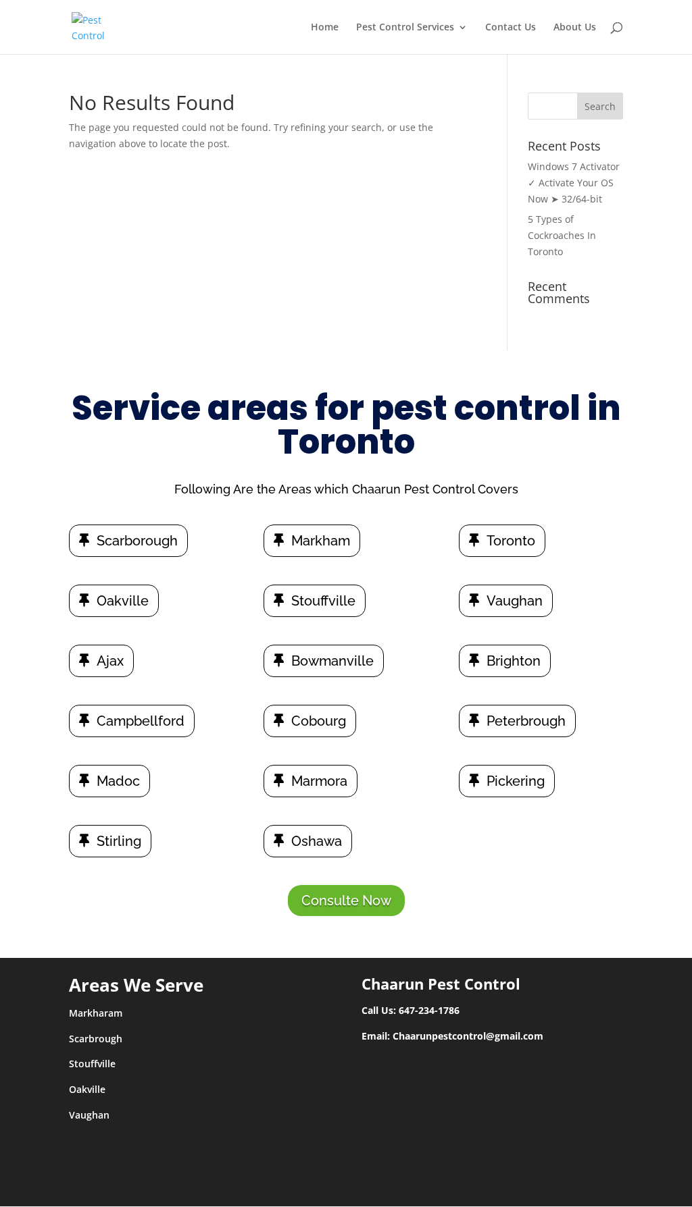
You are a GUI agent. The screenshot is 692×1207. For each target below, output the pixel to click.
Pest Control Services (405, 27)
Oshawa (316, 841)
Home (325, 27)
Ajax (110, 661)
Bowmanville (332, 661)
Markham (320, 541)
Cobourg (318, 721)
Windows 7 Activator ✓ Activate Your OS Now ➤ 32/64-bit (574, 182)
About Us (574, 27)
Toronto (511, 541)
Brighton (514, 661)
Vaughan (515, 601)
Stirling (119, 841)
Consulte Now (346, 900)
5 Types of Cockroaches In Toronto (562, 235)
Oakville (123, 601)
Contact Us (510, 27)
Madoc (118, 781)
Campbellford (140, 721)
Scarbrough (95, 1038)
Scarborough (137, 541)
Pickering (516, 781)
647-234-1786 (429, 1010)
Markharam (95, 1013)
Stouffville (323, 601)
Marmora (319, 781)
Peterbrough (526, 721)
